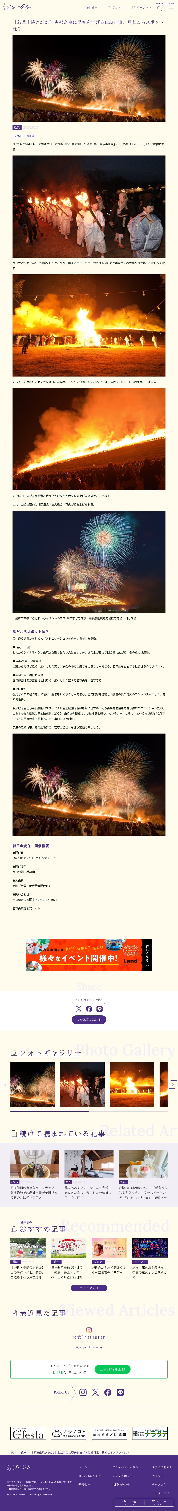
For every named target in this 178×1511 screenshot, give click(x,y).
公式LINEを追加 (112, 1369)
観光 (23, 1453)
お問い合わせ (121, 1484)
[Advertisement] (89, 927)
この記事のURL (87, 1019)
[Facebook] (107, 1392)
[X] (95, 1392)
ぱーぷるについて (90, 1476)
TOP (13, 1453)
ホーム (82, 1467)
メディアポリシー (124, 1476)
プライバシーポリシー (126, 1467)
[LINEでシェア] (99, 1009)
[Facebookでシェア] (89, 1009)
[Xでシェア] (79, 1009)
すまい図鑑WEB (161, 1467)
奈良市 (18, 136)
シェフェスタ (160, 1493)
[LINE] (120, 1392)
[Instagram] (83, 1392)
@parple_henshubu (89, 1347)
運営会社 (84, 1484)
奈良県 (30, 136)
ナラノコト (159, 1484)
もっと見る (88, 1287)
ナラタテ (158, 1476)
